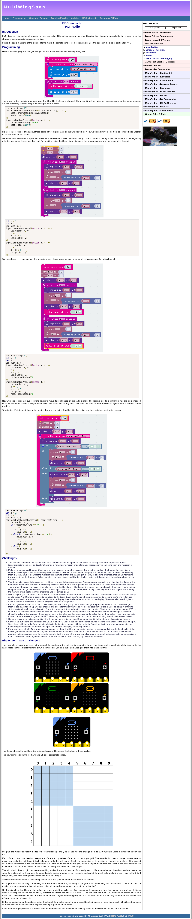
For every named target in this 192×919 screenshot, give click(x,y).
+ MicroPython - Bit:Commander (159, 99)
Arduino (75, 18)
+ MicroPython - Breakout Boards (160, 84)
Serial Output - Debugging (159, 58)
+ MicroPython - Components (158, 80)
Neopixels (151, 52)
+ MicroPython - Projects (156, 106)
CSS (131, 916)
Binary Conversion (155, 50)
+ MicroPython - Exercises (156, 88)
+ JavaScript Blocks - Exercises (159, 62)
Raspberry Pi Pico (109, 18)
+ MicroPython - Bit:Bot (155, 95)
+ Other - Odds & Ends (154, 114)
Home (7, 18)
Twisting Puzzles (59, 18)
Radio (149, 55)
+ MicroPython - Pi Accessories (159, 91)
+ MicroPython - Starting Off (157, 73)
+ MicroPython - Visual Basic (158, 110)
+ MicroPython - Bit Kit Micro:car (160, 103)
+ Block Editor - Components (158, 36)
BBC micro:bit (89, 18)
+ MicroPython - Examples (156, 77)
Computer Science (38, 18)
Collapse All (155, 28)
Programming (19, 18)
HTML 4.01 (115, 916)
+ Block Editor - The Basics (157, 32)
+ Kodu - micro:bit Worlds (156, 40)
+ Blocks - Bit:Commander (156, 69)
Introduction (152, 47)
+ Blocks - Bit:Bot (152, 65)
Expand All (176, 28)
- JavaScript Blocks (153, 43)
